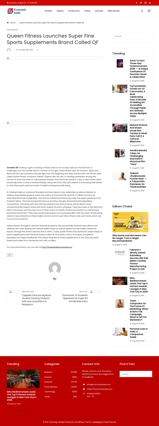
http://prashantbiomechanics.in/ (57, 247)
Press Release (113, 11)
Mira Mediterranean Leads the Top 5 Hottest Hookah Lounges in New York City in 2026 (139, 285)
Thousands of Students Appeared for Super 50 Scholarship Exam (75, 297)
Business (48, 11)
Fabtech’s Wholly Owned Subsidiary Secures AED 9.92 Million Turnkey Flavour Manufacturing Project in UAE (139, 259)
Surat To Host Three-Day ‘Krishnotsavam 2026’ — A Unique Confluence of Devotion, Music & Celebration (139, 69)
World (87, 11)
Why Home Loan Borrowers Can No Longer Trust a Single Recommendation (129, 238)
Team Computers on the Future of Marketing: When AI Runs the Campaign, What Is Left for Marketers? (139, 310)
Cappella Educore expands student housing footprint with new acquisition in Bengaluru (36, 298)
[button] (18, 410)
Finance (60, 11)
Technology (74, 11)
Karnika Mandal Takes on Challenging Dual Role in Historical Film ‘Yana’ (138, 157)
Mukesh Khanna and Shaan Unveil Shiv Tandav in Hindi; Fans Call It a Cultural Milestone (138, 133)
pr (10, 255)
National (99, 11)
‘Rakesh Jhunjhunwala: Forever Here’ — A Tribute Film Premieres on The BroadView (138, 180)
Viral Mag (97, 422)
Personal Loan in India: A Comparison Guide (139, 333)
